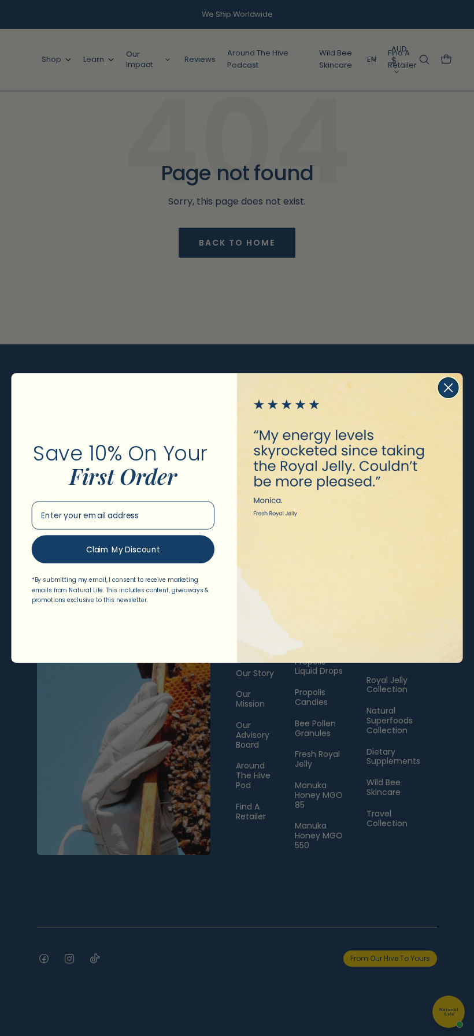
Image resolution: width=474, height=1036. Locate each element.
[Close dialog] (448, 388)
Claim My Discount (123, 549)
